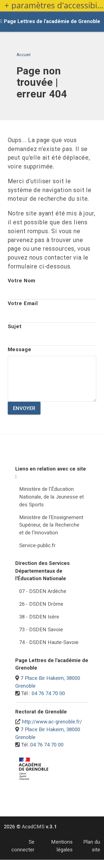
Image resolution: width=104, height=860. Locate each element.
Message (19, 349)
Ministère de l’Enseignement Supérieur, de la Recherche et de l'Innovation (51, 524)
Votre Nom (22, 280)
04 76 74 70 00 (48, 693)
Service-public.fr (37, 545)
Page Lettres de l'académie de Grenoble (52, 21)
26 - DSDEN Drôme (41, 604)
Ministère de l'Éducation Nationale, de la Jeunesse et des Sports (51, 496)
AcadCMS (39, 826)
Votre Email (23, 303)
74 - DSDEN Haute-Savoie (48, 642)
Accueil (24, 54)
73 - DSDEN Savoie (41, 629)
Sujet (15, 326)
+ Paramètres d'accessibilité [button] (54, 5)
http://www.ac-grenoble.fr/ (52, 722)
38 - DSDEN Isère (39, 617)
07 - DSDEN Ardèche (42, 591)
